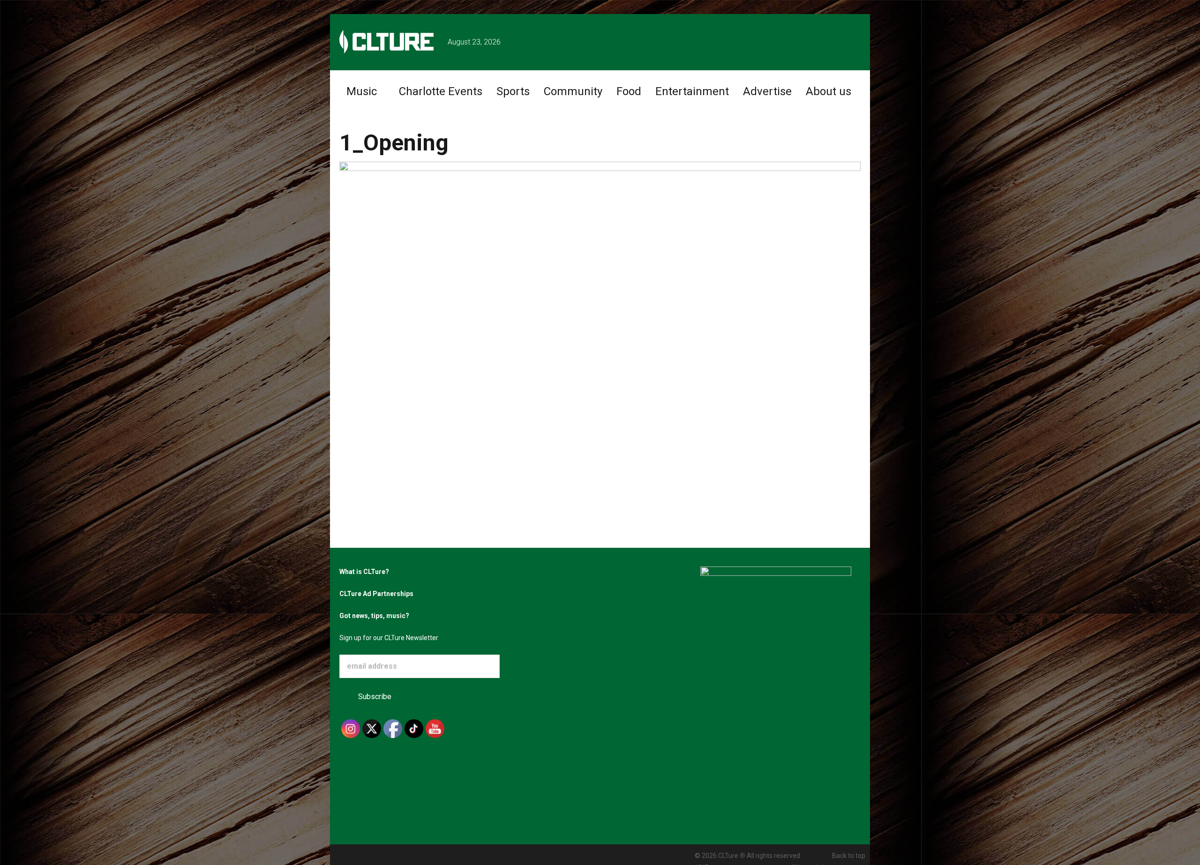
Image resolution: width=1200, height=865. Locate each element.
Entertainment (692, 91)
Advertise (767, 91)
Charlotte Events (440, 91)
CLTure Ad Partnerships (376, 593)
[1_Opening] (600, 307)
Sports (513, 91)
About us (828, 91)
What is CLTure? (364, 571)
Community (573, 91)
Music (361, 91)
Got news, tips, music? (374, 615)
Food (628, 91)
